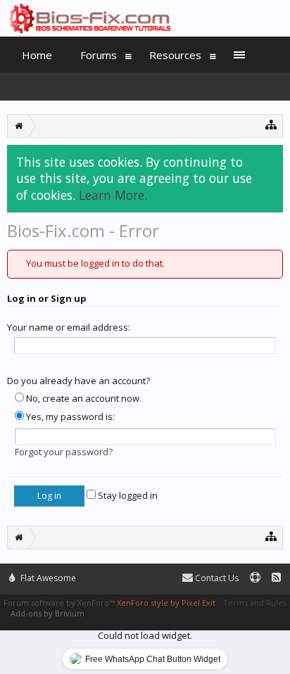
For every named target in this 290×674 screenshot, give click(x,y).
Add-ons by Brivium (47, 613)
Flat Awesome (47, 578)
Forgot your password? (64, 451)
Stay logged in (127, 495)
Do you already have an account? (78, 380)
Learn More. (113, 194)
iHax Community (145, 572)
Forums (98, 55)
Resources (175, 55)
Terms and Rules (254, 602)
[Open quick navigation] (271, 124)
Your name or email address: (68, 327)
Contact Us (216, 578)
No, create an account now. (82, 398)
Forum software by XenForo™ (60, 602)
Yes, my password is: (69, 416)
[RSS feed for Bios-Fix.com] (276, 577)
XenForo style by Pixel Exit (166, 602)
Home (37, 55)
